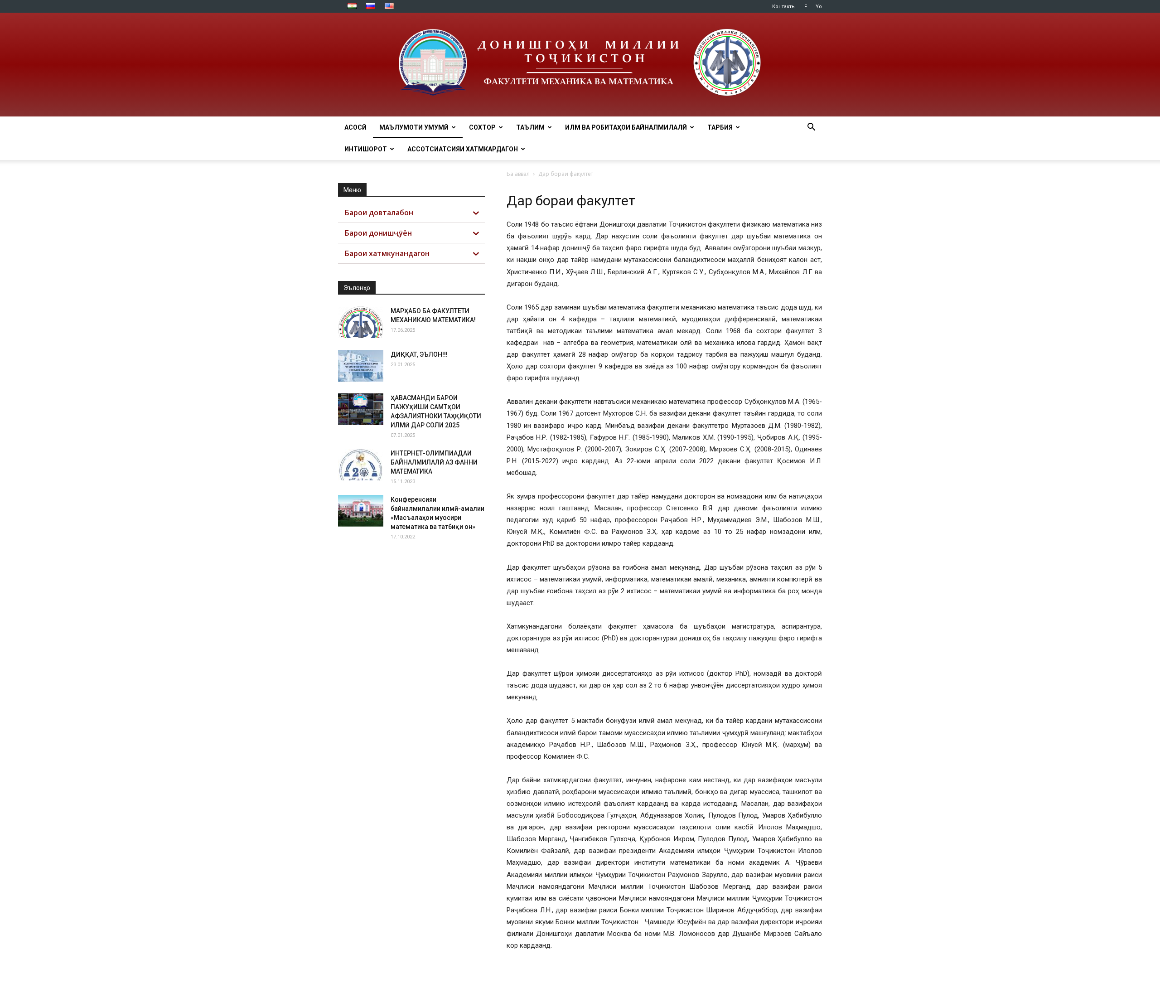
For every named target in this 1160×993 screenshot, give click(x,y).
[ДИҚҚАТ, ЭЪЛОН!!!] (360, 366)
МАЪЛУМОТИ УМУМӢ (414, 127)
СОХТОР (482, 127)
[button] (811, 128)
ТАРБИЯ (720, 127)
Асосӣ (355, 127)
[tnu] (580, 64)
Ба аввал (518, 174)
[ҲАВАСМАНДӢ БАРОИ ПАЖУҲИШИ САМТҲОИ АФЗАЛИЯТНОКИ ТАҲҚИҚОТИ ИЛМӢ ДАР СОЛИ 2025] (360, 409)
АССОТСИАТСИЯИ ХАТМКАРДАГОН (462, 149)
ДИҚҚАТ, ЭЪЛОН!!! (419, 354)
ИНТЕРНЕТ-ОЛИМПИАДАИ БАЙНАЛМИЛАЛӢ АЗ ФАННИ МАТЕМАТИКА (434, 462)
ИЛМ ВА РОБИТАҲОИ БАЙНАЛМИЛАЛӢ (626, 127)
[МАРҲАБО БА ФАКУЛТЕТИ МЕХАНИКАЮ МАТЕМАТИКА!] (360, 322)
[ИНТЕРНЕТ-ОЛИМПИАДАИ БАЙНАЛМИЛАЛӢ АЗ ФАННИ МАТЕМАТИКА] (360, 464)
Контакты (784, 7)
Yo (819, 7)
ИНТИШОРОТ (365, 149)
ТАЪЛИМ (530, 127)
